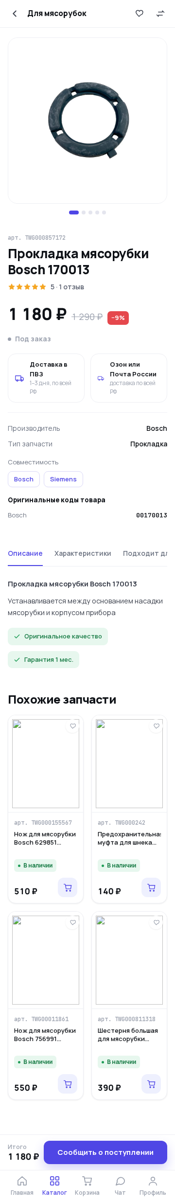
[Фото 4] (97, 212)
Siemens (63, 479)
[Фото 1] (74, 212)
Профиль (153, 1192)
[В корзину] (67, 887)
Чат (120, 1192)
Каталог (54, 1192)
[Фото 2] (84, 212)
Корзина (87, 1192)
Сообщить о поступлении (105, 1152)
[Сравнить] (160, 13)
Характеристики (82, 553)
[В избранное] (139, 13)
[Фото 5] (104, 212)
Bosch (24, 479)
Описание (25, 553)
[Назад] (14, 13)
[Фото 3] (90, 212)
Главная (22, 1192)
